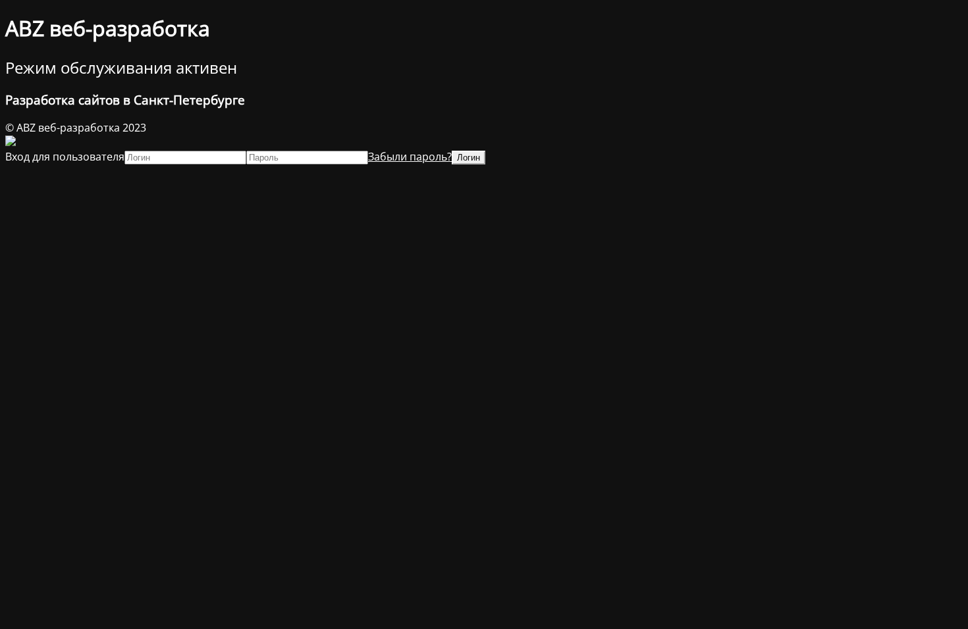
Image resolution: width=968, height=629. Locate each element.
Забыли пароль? (410, 156)
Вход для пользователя (64, 156)
